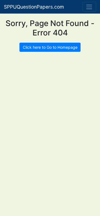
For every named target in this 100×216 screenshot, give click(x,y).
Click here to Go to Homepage (50, 47)
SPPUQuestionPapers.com (34, 7)
